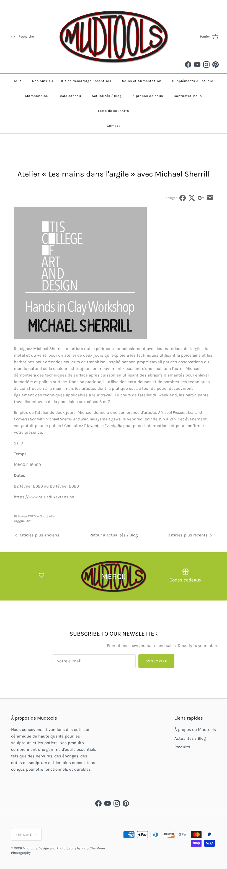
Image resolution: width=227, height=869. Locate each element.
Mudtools (30, 848)
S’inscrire (156, 661)
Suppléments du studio (192, 81)
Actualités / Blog (107, 96)
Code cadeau (70, 96)
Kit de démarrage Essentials (86, 81)
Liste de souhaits (113, 111)
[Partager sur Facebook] (182, 198)
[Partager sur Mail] (210, 198)
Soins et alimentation (141, 81)
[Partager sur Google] (201, 198)
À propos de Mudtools (195, 729)
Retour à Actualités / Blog (113, 535)
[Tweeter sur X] (192, 198)
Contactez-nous (188, 96)
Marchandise (36, 96)
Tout (17, 81)
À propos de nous (148, 96)
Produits (182, 746)
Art (28, 521)
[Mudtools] (113, 37)
